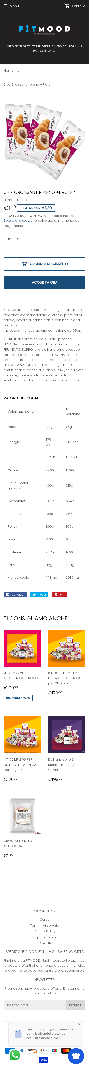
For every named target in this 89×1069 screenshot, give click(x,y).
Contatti (44, 943)
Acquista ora (44, 282)
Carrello (78, 6)
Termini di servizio (44, 925)
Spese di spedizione (20, 220)
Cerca (45, 919)
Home (9, 70)
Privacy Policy (44, 931)
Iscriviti (75, 1005)
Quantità (11, 239)
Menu (14, 6)
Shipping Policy (44, 937)
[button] (15, 1056)
